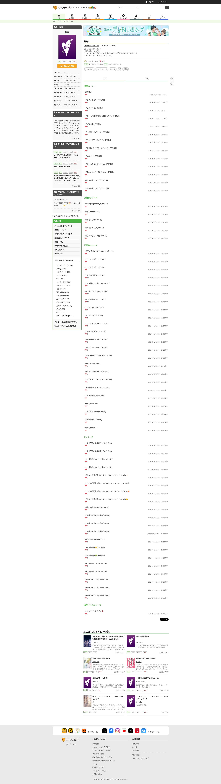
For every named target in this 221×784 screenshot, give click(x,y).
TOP (54, 21)
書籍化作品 (59, 242)
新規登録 (151, 2)
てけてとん (139, 642)
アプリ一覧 (94, 732)
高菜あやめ (95, 662)
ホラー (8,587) (61, 275)
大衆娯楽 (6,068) (62, 296)
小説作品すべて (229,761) (64, 260)
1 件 (113, 45)
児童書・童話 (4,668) (64, 306)
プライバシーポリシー (100, 771)
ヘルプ (94, 764)
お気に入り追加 (68, 66)
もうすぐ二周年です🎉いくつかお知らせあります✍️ (67, 204)
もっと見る (76, 138)
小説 (59, 21)
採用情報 (135, 750)
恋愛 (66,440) (61, 269)
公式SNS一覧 (154, 732)
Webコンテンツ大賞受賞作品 (65, 326)
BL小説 (65, 21)
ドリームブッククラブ (140, 758)
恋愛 (85, 652)
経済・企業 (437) (62, 299)
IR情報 (134, 747)
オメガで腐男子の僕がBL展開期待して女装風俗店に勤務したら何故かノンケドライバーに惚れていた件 (67, 178)
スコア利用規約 (98, 754)
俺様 (119, 69)
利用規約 (95, 744)
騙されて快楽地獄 (142, 636)
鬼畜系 (125, 69)
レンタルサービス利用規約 (102, 750)
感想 (147, 79)
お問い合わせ (97, 774)
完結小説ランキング (62, 238)
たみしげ (95, 681)
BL (106, 64)
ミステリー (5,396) (63, 272)
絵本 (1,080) (60, 309)
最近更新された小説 (62, 246)
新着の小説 (59, 254)
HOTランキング (60, 230)
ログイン (164, 2)
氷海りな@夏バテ (91, 45)
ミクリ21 (139, 702)
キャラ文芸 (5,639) (63, 282)
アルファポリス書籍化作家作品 (66, 322)
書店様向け (136, 755)
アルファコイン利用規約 (101, 747)
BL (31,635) (60, 312)
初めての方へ (71, 744)
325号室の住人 (140, 681)
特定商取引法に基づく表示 (102, 757)
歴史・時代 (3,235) (63, 302)
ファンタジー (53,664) (64, 265)
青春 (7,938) (60, 289)
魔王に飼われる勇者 (99, 678)
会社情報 (135, 744)
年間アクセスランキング (63, 234)
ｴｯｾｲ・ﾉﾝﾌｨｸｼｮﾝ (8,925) (65, 316)
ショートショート (101, 69)
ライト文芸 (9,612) (63, 285)
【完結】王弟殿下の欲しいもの (147, 678)
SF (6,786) (60, 279)
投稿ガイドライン (98, 767)
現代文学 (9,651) (62, 292)
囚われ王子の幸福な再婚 (101, 658)
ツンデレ (113, 69)
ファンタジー (89, 69)
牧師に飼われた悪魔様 (62, 166)
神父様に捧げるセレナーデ (145, 658)
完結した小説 (59, 250)
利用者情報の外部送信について (103, 761)
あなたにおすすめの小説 (63, 226)
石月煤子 (139, 662)
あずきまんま (96, 642)
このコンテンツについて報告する (66, 216)
